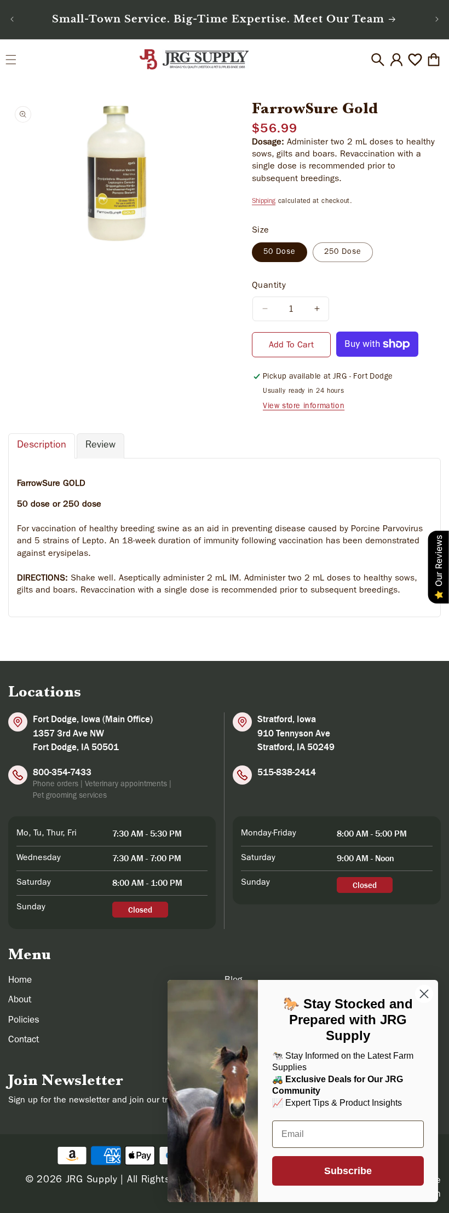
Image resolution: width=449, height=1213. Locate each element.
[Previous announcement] (12, 19)
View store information (303, 406)
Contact (23, 1040)
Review (100, 446)
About (19, 1000)
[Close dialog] (424, 993)
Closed (140, 909)
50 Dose (279, 252)
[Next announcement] (437, 19)
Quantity (269, 286)
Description (41, 446)
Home (20, 980)
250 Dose (342, 252)
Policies (23, 1020)
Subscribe (348, 1170)
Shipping (263, 202)
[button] (11, 60)
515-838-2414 (286, 772)
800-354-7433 (62, 772)
